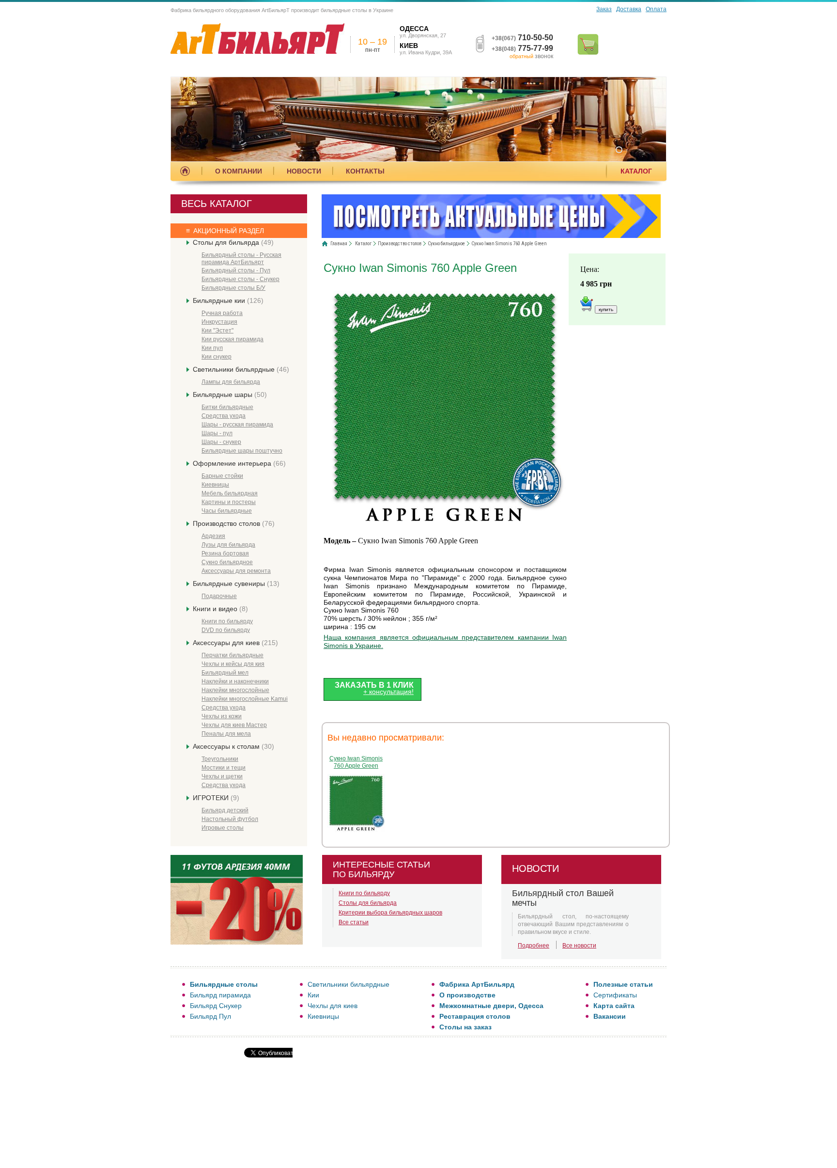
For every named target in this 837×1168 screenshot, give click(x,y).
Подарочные (219, 596)
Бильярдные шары (230, 394)
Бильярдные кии (228, 300)
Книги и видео (220, 609)
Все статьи (354, 922)
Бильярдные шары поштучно (242, 450)
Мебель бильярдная (230, 493)
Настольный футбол (230, 819)
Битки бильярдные (227, 407)
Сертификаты (615, 995)
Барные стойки (222, 476)
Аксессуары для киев (235, 643)
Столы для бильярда (233, 242)
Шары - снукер (221, 442)
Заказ (604, 9)
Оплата (656, 9)
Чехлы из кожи (222, 716)
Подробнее (533, 945)
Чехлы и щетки (222, 776)
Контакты (365, 171)
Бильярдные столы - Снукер (240, 279)
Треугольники (220, 759)
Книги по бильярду (227, 621)
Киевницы (215, 484)
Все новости (579, 945)
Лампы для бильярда (231, 382)
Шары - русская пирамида (237, 424)
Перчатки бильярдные (233, 655)
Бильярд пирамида (220, 995)
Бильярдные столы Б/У (233, 287)
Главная (338, 243)
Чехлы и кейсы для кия (233, 664)
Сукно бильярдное (227, 562)
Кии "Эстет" (217, 330)
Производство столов (234, 523)
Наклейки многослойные (235, 690)
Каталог (636, 171)
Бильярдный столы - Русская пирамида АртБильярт (241, 259)
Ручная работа (222, 313)
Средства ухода (224, 415)
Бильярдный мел (225, 672)
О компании (238, 171)
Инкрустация (219, 321)
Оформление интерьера (239, 463)
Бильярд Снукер (216, 1006)
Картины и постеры (229, 502)
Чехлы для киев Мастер (234, 725)
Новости (304, 171)
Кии (313, 995)
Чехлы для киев (332, 1006)
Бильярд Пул (210, 1016)
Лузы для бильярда (228, 544)
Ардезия (213, 536)
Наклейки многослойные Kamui (245, 698)
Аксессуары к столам (233, 746)
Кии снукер (217, 356)
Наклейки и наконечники (235, 681)
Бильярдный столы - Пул (236, 270)
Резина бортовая (225, 553)
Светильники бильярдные (241, 369)
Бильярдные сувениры (236, 583)
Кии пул (212, 348)
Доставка (628, 9)
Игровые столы (223, 827)
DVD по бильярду (226, 630)
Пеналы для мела (226, 733)
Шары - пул (217, 433)
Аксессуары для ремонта (236, 571)
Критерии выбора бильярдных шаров (390, 912)
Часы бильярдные (227, 510)
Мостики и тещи (224, 767)
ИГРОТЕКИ (216, 798)
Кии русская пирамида (233, 339)
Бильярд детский (225, 810)
